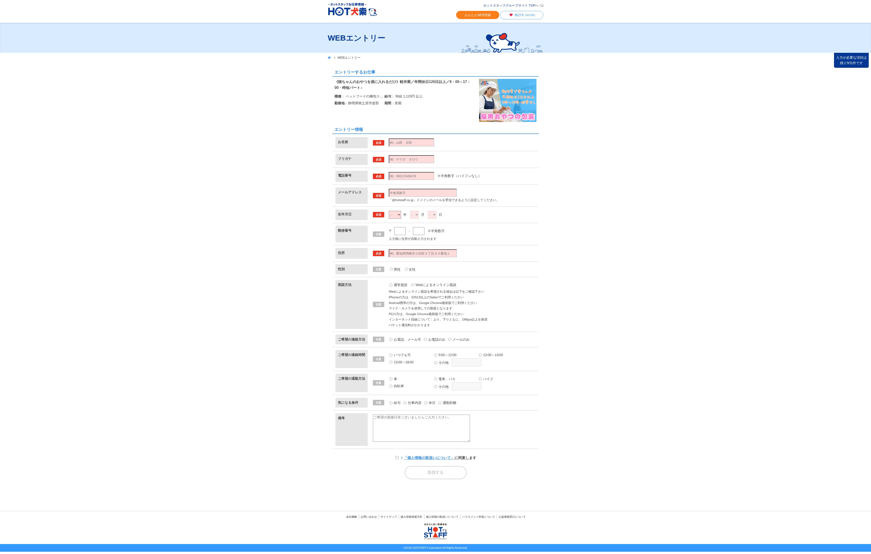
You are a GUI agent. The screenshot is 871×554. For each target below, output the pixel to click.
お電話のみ (436, 339)
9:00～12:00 (447, 355)
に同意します (440, 458)
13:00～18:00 (403, 362)
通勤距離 (449, 403)
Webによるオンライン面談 (435, 285)
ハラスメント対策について (478, 516)
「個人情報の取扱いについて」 (429, 458)
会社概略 (351, 516)
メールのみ (461, 339)
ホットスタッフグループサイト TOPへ (510, 5)
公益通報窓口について (512, 516)
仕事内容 (414, 403)
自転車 (398, 386)
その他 (443, 362)
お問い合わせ (369, 516)
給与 (397, 403)
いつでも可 (402, 355)
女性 (412, 269)
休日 (432, 403)
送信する (435, 472)
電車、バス (446, 379)
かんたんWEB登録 (478, 15)
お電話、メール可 (407, 339)
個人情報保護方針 (411, 516)
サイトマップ (389, 516)
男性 (397, 269)
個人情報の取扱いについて (442, 516)
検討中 (525, 15)
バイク (487, 379)
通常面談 (400, 285)
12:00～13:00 (492, 355)
